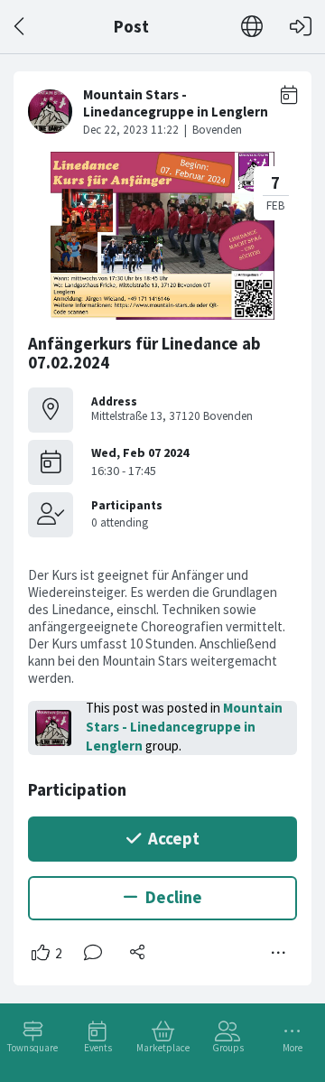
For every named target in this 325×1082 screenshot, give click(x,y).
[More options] (279, 953)
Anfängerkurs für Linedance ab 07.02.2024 (144, 353)
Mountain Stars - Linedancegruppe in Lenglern (184, 726)
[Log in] (300, 26)
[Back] (20, 26)
